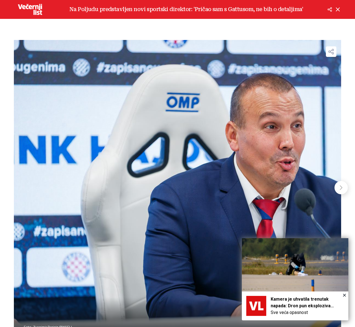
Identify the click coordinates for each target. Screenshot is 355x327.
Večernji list (30, 9)
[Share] (331, 51)
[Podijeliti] (329, 9)
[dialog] (295, 279)
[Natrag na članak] (337, 9)
